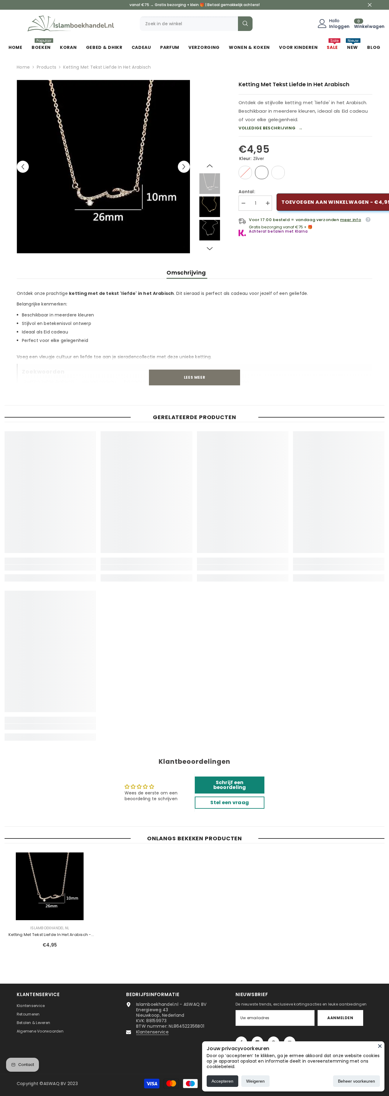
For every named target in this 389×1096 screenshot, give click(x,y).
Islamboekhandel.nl (49, 927)
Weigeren (255, 1081)
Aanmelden (340, 1017)
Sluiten (369, 5)
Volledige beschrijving (271, 128)
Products (46, 67)
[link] (50, 568)
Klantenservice (152, 1032)
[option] (103, 166)
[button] (23, 167)
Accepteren (222, 1081)
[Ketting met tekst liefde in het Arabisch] (50, 886)
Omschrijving (187, 272)
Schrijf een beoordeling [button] (229, 785)
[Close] (379, 1045)
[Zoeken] (196, 23)
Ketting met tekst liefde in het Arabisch (50, 935)
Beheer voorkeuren (356, 1081)
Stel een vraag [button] (229, 802)
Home (23, 67)
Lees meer (194, 377)
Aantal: (247, 191)
